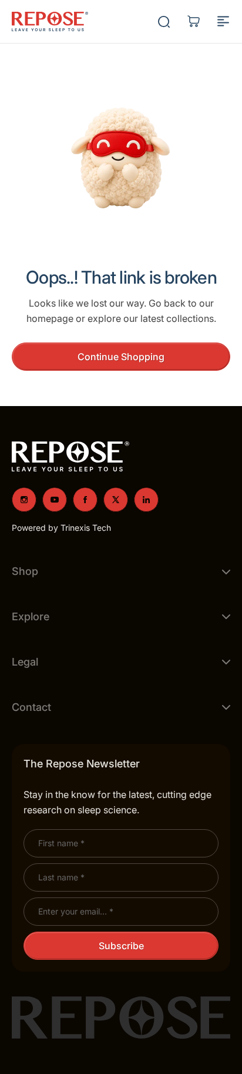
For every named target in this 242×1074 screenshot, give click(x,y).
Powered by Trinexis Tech (61, 528)
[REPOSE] (50, 22)
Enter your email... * (75, 911)
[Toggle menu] (223, 21)
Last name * (61, 877)
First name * (61, 843)
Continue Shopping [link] (121, 357)
